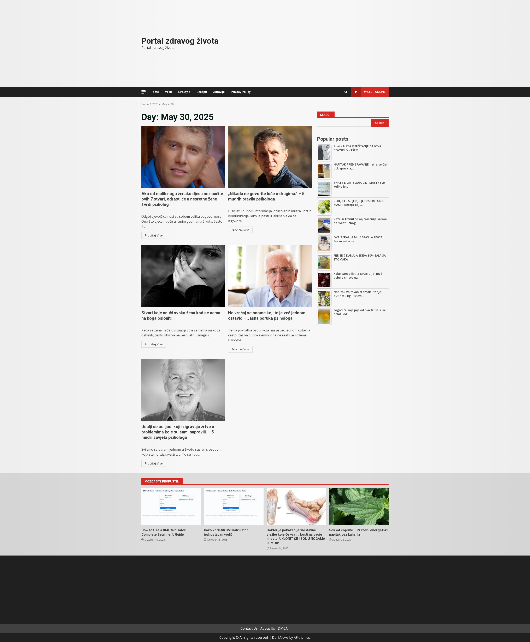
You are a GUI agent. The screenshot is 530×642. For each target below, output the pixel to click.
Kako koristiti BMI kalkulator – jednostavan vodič (233, 506)
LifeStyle (184, 92)
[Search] (345, 92)
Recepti (201, 92)
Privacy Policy (241, 92)
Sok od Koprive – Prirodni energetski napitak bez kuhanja (359, 506)
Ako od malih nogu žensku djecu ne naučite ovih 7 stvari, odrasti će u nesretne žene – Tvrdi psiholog (183, 157)
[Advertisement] (353, 359)
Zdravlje (219, 92)
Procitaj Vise (154, 235)
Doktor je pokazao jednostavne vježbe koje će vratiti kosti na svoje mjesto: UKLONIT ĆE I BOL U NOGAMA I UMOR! (296, 506)
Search (325, 114)
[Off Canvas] (143, 92)
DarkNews (280, 637)
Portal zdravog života (180, 41)
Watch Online (374, 92)
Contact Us (249, 628)
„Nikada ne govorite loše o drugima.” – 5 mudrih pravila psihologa (270, 157)
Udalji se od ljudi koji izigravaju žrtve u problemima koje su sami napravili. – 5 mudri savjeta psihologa (183, 390)
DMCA (283, 628)
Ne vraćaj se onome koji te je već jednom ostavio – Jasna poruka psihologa (270, 276)
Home (155, 92)
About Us (267, 628)
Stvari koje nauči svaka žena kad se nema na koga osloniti (183, 276)
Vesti (168, 92)
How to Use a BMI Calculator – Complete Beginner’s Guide (171, 506)
